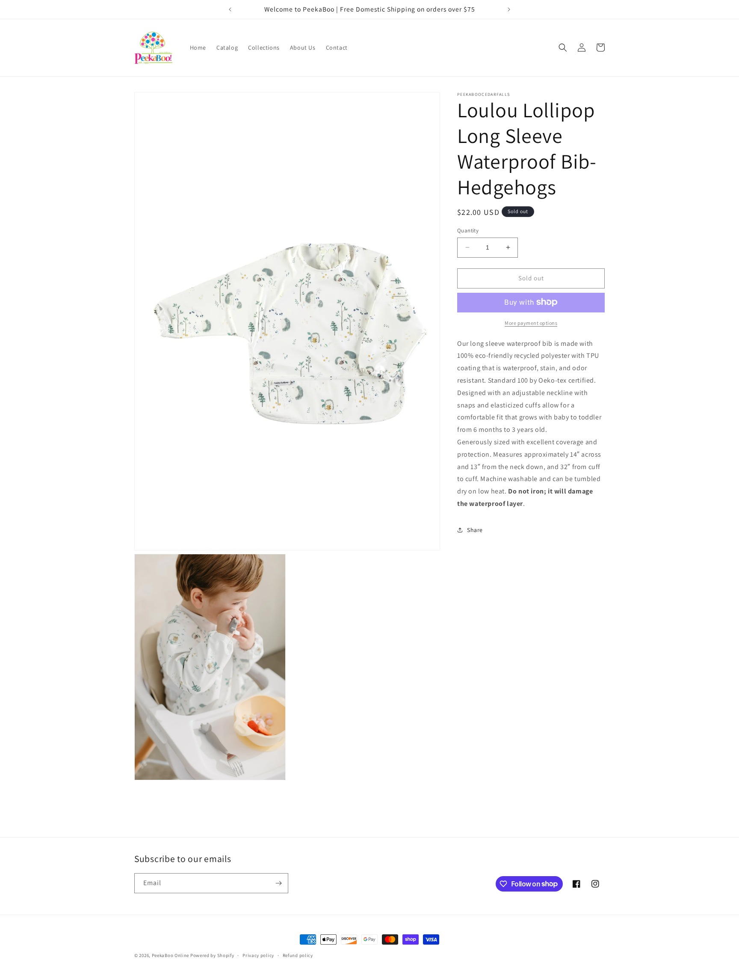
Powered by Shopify (212, 955)
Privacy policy (258, 955)
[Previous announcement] (230, 9)
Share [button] (475, 530)
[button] (562, 47)
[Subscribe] (278, 883)
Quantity (468, 230)
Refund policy (298, 955)
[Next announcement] (509, 9)
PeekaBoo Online (170, 955)
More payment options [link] (531, 322)
